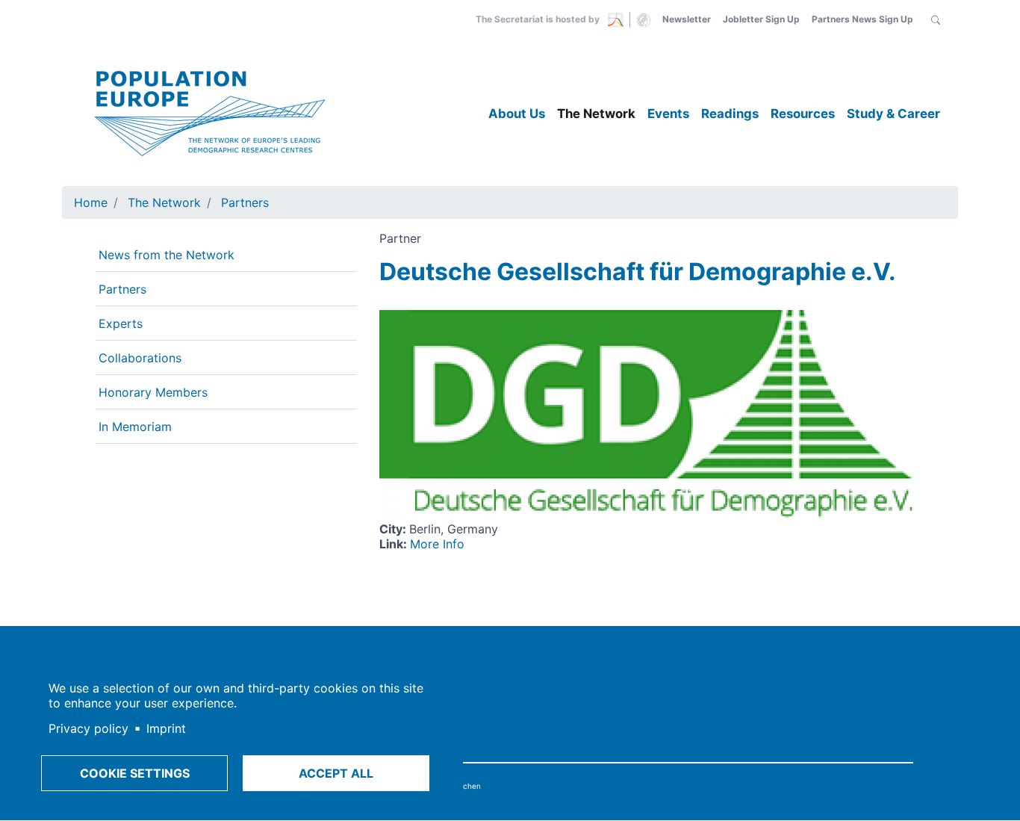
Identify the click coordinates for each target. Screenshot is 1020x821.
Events (668, 113)
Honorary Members (153, 392)
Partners (245, 202)
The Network (596, 113)
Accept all (336, 773)
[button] (935, 19)
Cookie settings (135, 773)
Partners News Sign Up (862, 19)
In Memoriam (135, 426)
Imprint (166, 728)
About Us (516, 113)
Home (91, 202)
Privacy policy (88, 728)
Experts (121, 323)
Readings (730, 113)
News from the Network (166, 254)
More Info (437, 543)
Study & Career (893, 113)
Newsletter (686, 19)
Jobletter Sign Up (761, 19)
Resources (803, 113)
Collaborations (140, 357)
